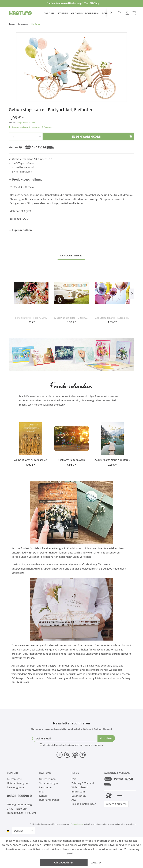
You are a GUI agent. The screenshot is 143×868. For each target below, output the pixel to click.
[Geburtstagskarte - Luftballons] (112, 293)
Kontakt (43, 795)
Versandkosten (77, 824)
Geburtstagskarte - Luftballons (112, 317)
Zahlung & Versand (83, 783)
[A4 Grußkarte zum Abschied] (30, 438)
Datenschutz (79, 795)
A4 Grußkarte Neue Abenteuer (112, 460)
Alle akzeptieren (63, 862)
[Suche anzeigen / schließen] (119, 12)
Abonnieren (106, 738)
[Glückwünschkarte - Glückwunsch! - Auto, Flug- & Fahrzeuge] (71, 293)
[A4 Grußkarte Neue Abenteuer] (112, 438)
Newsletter (45, 787)
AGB (74, 799)
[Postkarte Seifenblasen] (71, 438)
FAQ (74, 779)
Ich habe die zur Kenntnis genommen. (73, 745)
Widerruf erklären (116, 804)
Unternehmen (47, 779)
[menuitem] (119, 12)
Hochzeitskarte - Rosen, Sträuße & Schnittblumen (30, 317)
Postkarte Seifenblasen (71, 460)
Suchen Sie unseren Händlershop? (65, 3)
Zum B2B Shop (91, 3)
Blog (41, 791)
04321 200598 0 (19, 796)
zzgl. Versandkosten (26, 122)
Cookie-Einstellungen (84, 804)
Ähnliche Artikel (71, 255)
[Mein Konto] (127, 12)
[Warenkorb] (134, 12)
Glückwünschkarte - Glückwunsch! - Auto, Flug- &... (71, 317)
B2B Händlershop (49, 799)
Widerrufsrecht (80, 787)
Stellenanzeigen (48, 783)
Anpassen (96, 862)
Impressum (78, 791)
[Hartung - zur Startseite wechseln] (20, 13)
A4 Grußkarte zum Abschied (30, 460)
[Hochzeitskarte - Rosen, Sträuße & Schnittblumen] (30, 293)
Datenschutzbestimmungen (66, 745)
